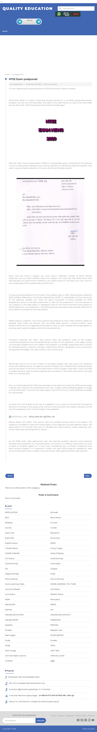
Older (87, 476)
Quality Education (28, 8)
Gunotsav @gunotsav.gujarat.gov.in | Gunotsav (30, 689)
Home (5, 31)
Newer (10, 476)
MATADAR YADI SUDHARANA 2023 (23, 677)
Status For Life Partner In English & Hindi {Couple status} (34, 701)
